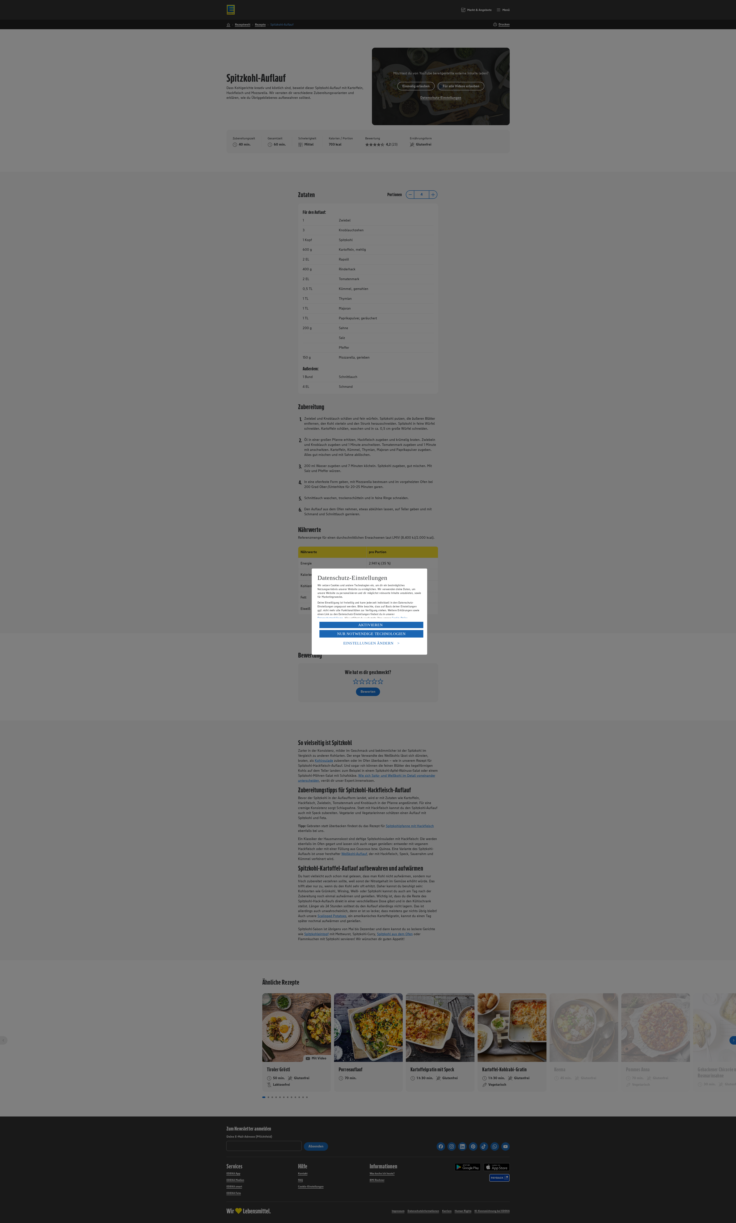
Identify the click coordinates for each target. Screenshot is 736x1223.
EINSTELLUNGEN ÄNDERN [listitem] (368, 643)
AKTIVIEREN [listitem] (370, 625)
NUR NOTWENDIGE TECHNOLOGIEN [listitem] (371, 634)
